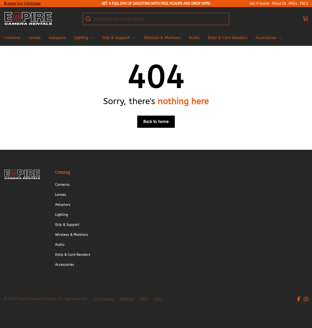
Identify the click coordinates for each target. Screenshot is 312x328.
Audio (194, 37)
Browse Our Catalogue (22, 3)
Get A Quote (259, 3)
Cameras (12, 37)
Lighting (81, 37)
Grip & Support (116, 37)
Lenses (34, 37)
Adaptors (57, 37)
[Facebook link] (298, 300)
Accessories (265, 37)
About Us (279, 3)
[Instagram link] (306, 300)
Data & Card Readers (227, 37)
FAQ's (293, 3)
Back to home (155, 121)
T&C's (304, 3)
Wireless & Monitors (162, 37)
